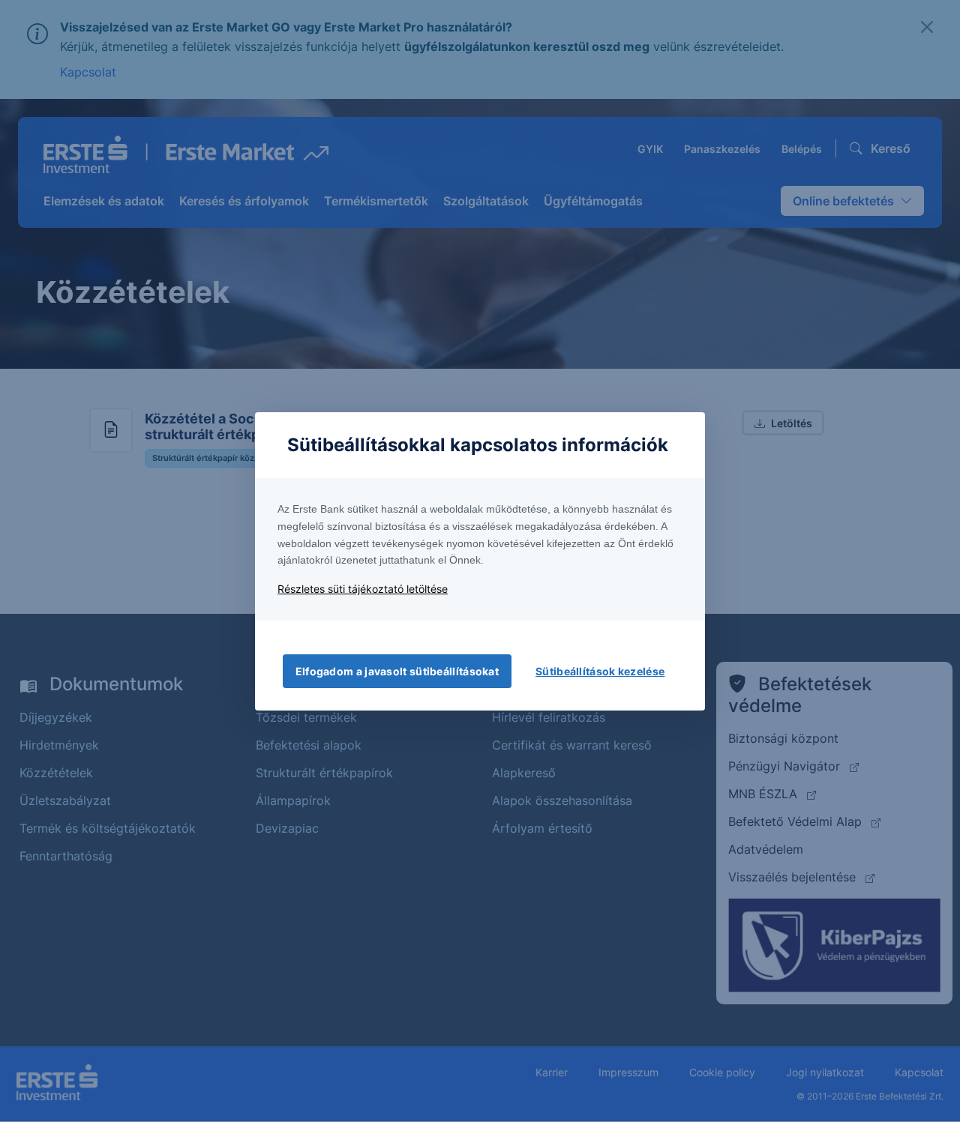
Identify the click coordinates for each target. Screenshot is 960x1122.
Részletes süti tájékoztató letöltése (363, 588)
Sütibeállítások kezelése (600, 671)
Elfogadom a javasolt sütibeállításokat (397, 671)
